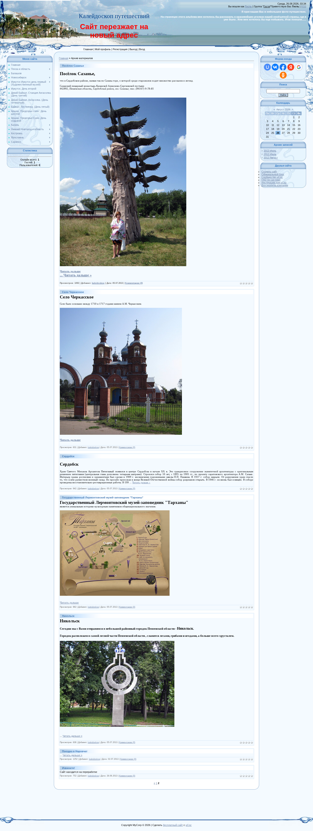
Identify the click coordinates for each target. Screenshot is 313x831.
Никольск (68, 616)
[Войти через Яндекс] (290, 67)
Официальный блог (272, 174)
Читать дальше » (77, 275)
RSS (303, 6)
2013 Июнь (270, 150)
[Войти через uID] (267, 67)
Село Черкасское (73, 292)
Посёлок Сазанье (73, 65)
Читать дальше (69, 602)
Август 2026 (283, 109)
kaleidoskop (98, 283)
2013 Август (271, 157)
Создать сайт (269, 171)
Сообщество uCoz (272, 177)
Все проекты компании (274, 185)
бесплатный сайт (173, 825)
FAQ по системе (270, 179)
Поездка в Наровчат (74, 751)
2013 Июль (270, 154)
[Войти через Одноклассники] (283, 75)
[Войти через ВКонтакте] (275, 67)
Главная (63, 58)
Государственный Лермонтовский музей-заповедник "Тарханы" (102, 497)
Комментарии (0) (134, 283)
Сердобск (68, 456)
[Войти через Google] (298, 67)
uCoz (189, 825)
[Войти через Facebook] (283, 67)
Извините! (68, 768)
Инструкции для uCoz (274, 182)
